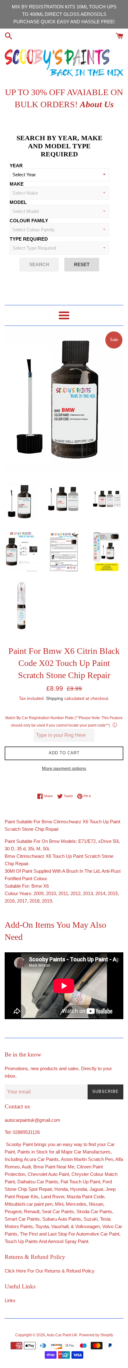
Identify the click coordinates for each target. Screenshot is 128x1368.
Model (18, 202)
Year (16, 165)
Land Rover (52, 1196)
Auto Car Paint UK (62, 1335)
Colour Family (29, 220)
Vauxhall (59, 1226)
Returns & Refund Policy (69, 1270)
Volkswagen (87, 1226)
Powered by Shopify (96, 1335)
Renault (31, 1211)
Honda (61, 1189)
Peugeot (13, 1211)
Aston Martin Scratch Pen (87, 1159)
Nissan (96, 1204)
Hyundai (78, 1189)
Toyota (42, 1226)
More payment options (64, 768)
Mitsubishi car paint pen (29, 1204)
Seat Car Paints (58, 1211)
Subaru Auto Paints (61, 1219)
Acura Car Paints (41, 1159)
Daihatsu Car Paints (37, 1181)
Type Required (29, 239)
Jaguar (96, 1189)
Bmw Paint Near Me (53, 1166)
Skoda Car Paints (94, 1211)
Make (17, 184)
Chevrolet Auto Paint (48, 1174)
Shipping (54, 698)
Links (10, 1300)
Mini (59, 1204)
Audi (26, 1166)
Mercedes (76, 1204)
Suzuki (91, 1219)
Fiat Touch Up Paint (80, 1181)
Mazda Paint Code (85, 1196)
